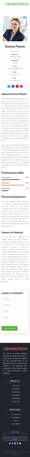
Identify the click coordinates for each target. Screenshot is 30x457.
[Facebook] (10, 443)
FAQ (15, 420)
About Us (16, 386)
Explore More (15, 432)
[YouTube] (17, 443)
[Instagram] (13, 443)
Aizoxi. (23, 452)
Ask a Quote (16, 424)
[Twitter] (15, 443)
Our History (16, 389)
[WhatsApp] (20, 443)
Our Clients (16, 395)
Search (15, 440)
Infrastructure (15, 398)
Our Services (16, 414)
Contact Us (16, 401)
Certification (16, 392)
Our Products (16, 417)
